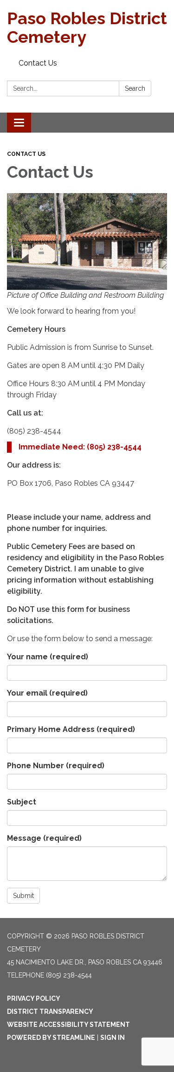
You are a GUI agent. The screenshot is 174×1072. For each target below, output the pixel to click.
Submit (23, 895)
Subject (21, 801)
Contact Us (38, 63)
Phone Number (55, 765)
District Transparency (50, 1011)
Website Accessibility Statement (68, 1024)
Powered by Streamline (51, 1037)
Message (44, 838)
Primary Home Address (71, 729)
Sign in (112, 1037)
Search (135, 88)
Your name (47, 656)
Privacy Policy (33, 998)
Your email (47, 693)
